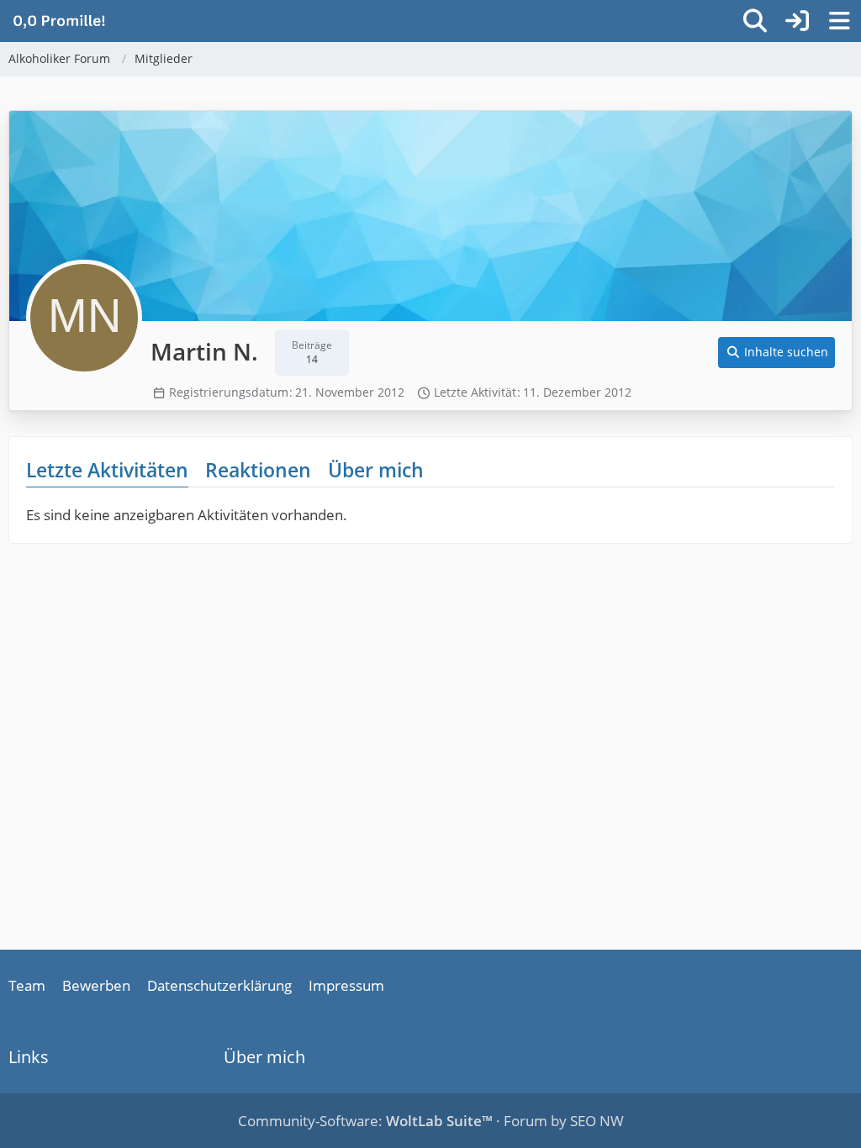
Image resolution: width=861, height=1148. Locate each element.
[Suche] (755, 21)
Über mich (376, 469)
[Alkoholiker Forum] (59, 20)
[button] (777, 352)
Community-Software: (365, 1120)
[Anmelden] (797, 21)
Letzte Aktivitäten (107, 469)
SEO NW (597, 1120)
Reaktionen (258, 469)
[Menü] (839, 21)
